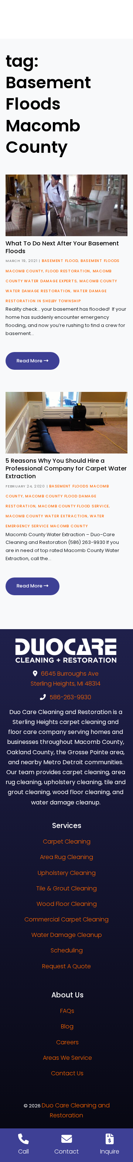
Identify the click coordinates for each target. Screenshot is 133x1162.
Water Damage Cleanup (66, 935)
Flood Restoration (67, 271)
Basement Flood (60, 260)
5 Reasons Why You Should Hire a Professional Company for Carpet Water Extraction (66, 468)
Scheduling (67, 950)
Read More (30, 361)
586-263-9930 (70, 697)
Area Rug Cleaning (66, 857)
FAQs (67, 1011)
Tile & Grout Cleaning (66, 888)
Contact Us (67, 1073)
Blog (67, 1026)
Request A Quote (66, 966)
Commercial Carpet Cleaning (66, 919)
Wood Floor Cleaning (67, 904)
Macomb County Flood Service (73, 506)
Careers (67, 1042)
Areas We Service (67, 1058)
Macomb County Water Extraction (47, 516)
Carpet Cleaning (67, 841)
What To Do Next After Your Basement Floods (62, 247)
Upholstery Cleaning (67, 873)
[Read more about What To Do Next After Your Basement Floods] (66, 205)
